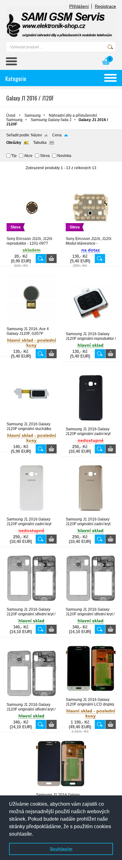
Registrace (105, 6)
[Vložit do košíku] (51, 258)
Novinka (64, 156)
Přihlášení (79, 6)
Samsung (32, 115)
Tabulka (40, 142)
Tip (14, 156)
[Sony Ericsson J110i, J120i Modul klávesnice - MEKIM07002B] (91, 234)
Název (36, 135)
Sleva (45, 156)
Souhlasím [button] (61, 848)
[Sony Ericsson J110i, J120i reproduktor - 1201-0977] (32, 234)
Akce (28, 156)
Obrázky (13, 142)
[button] (35, 834)
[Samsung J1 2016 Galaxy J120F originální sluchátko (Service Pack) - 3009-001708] (32, 419)
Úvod (10, 115)
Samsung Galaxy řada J (51, 120)
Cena (57, 135)
